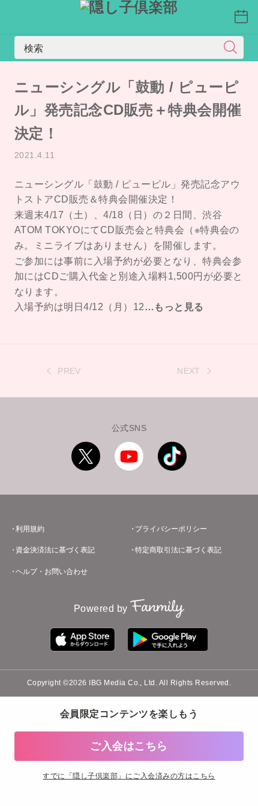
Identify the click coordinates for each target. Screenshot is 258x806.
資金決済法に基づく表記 (55, 550)
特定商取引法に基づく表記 (178, 550)
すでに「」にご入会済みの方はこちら (129, 776)
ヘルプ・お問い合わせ (52, 571)
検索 (34, 47)
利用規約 (30, 529)
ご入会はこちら (128, 746)
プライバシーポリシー (171, 529)
